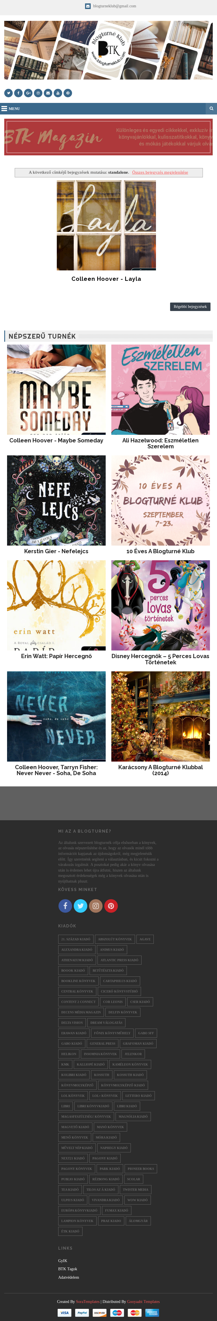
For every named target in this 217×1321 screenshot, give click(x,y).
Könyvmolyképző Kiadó (123, 1085)
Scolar (133, 1179)
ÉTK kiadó (70, 1231)
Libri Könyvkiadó (93, 1106)
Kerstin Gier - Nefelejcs (56, 551)
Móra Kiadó (106, 1137)
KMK (65, 1064)
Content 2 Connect (78, 1002)
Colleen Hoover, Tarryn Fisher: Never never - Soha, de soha (56, 770)
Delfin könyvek (122, 1012)
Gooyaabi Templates (143, 1302)
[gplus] (28, 93)
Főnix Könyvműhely (112, 1033)
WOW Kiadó (137, 1200)
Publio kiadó (73, 1179)
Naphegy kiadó (114, 1148)
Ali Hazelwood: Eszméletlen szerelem (160, 443)
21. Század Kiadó (75, 939)
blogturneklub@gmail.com (114, 6)
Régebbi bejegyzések (190, 307)
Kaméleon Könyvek (130, 1064)
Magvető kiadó (75, 1127)
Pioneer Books (141, 1168)
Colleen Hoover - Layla (106, 278)
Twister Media (135, 1189)
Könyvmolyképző (77, 1085)
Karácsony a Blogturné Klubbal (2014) (160, 770)
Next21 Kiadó (73, 1158)
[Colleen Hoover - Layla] (106, 225)
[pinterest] (68, 93)
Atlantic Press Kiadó (119, 960)
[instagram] (38, 93)
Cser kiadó (140, 1002)
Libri (65, 1106)
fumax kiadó (116, 1210)
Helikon (68, 1054)
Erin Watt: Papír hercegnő (56, 656)
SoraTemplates (87, 1302)
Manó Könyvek (110, 1127)
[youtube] (58, 93)
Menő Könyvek (74, 1137)
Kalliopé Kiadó (91, 1064)
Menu (14, 109)
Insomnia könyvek (100, 1054)
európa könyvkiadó (79, 1210)
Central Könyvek (77, 991)
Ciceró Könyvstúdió (119, 991)
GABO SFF (146, 1033)
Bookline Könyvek (78, 981)
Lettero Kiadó (138, 1095)
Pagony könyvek (76, 1168)
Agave (145, 939)
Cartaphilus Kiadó (120, 981)
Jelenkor (133, 1054)
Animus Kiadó (112, 949)
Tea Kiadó (70, 1189)
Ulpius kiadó (72, 1200)
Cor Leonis (113, 1002)
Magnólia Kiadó (133, 1116)
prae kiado (111, 1221)
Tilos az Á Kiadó (100, 1189)
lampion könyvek (77, 1221)
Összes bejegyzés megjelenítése (160, 172)
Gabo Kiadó (71, 1043)
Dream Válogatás (106, 1022)
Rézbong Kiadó (106, 1179)
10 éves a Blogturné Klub (160, 551)
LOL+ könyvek (105, 1095)
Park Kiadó (110, 1168)
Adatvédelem (68, 1277)
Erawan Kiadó (73, 1033)
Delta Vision (72, 1022)
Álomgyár (138, 1221)
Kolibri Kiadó (73, 1075)
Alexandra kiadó (76, 949)
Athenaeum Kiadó (77, 960)
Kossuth (101, 1075)
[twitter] (8, 93)
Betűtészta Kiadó (108, 970)
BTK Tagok (67, 1269)
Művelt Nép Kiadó (77, 1148)
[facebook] (18, 93)
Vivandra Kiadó (106, 1200)
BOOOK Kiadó (73, 970)
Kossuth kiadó (130, 1075)
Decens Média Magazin (81, 1012)
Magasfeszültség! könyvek (86, 1116)
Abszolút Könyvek (115, 939)
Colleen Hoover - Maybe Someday (56, 440)
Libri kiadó (127, 1106)
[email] (48, 93)
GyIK (62, 1261)
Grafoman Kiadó (138, 1043)
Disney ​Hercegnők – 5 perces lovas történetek (160, 659)
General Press (102, 1043)
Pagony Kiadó (105, 1158)
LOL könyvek (73, 1095)
